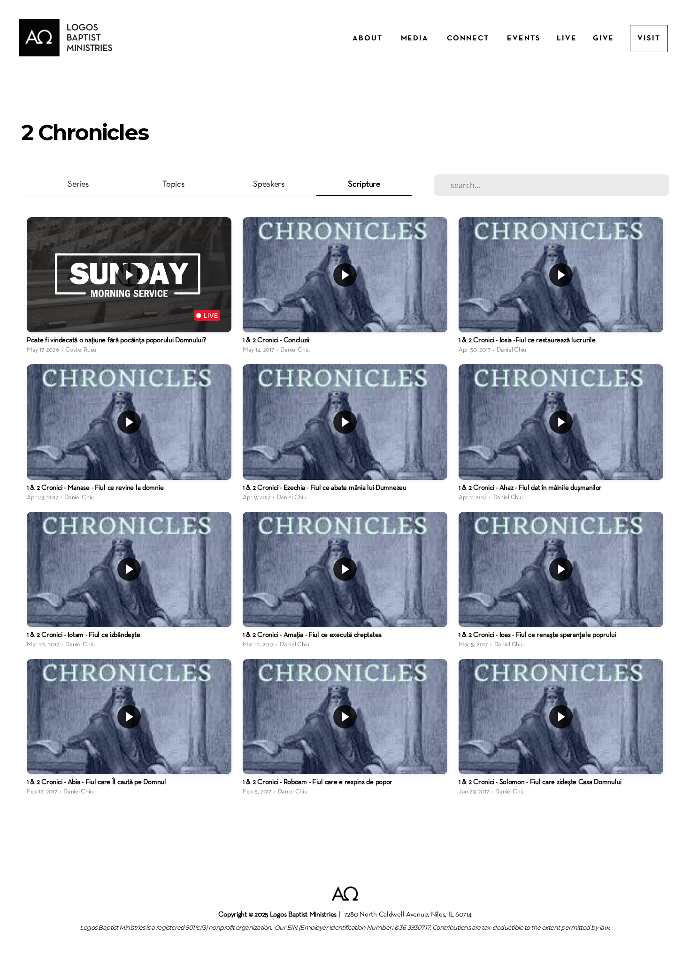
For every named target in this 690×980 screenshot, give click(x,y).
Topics (173, 184)
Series (78, 184)
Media (416, 38)
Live (567, 38)
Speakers (268, 184)
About (369, 38)
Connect (469, 38)
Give (603, 38)
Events (524, 38)
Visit (648, 38)
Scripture (364, 184)
